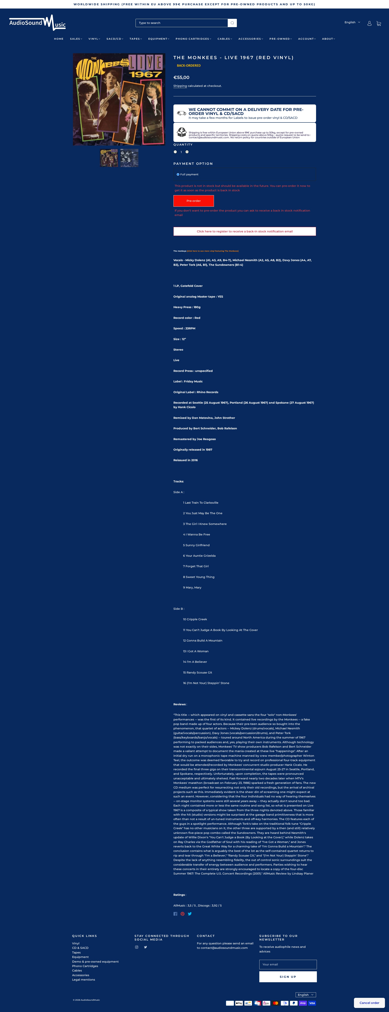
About (327, 38)
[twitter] (145, 947)
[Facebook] (175, 914)
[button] (82, 100)
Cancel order (369, 1003)
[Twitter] (189, 914)
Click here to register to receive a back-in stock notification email (245, 231)
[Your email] (288, 964)
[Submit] (232, 23)
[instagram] (136, 947)
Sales (75, 38)
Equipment (157, 38)
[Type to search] (182, 23)
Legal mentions (83, 979)
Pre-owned (279, 38)
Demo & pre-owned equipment (95, 961)
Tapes (135, 38)
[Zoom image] (119, 100)
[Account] (370, 23)
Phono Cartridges (192, 38)
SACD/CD (114, 38)
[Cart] (378, 23)
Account (306, 38)
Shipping (180, 86)
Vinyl (93, 38)
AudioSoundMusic (90, 1000)
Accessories (249, 38)
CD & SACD (80, 948)
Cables (224, 38)
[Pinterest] (182, 914)
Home (59, 38)
